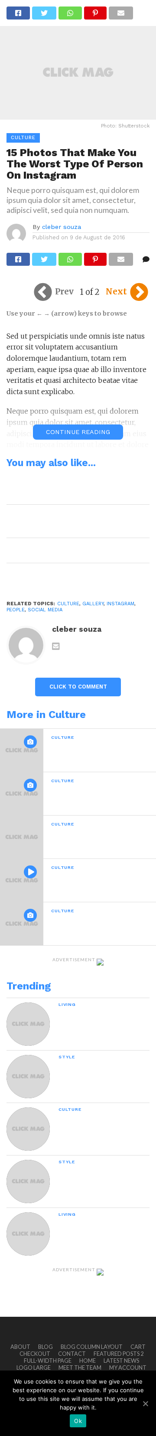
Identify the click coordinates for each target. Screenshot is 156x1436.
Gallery (93, 604)
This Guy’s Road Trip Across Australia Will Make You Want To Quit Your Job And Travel (76, 521)
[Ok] (145, 1403)
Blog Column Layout (92, 1346)
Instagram (120, 604)
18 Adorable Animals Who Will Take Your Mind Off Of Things (73, 576)
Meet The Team (79, 1367)
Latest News (121, 1360)
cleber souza (61, 226)
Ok (78, 1420)
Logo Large (33, 1367)
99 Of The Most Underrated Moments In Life (74, 550)
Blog (45, 1346)
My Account (127, 1367)
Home (87, 1360)
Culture (68, 604)
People (15, 610)
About (20, 1346)
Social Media (45, 610)
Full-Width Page (48, 1360)
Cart (138, 1346)
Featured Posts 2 (118, 1353)
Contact (72, 1353)
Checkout (35, 1353)
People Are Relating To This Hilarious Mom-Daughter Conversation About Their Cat (76, 487)
